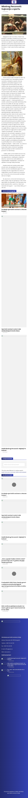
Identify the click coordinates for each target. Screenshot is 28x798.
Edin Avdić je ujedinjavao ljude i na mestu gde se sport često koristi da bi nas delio (13, 608)
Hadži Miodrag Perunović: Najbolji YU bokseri (13, 449)
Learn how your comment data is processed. (13, 472)
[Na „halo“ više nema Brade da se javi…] (4, 671)
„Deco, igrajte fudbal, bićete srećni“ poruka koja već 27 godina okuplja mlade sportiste (13, 560)
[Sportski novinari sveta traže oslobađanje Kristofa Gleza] (14, 271)
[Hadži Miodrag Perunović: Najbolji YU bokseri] (14, 391)
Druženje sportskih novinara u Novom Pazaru (14, 210)
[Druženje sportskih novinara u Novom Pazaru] (14, 200)
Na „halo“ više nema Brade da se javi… (15, 670)
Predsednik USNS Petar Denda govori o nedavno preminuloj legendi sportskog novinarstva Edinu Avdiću (13, 584)
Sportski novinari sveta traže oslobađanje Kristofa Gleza (11, 330)
